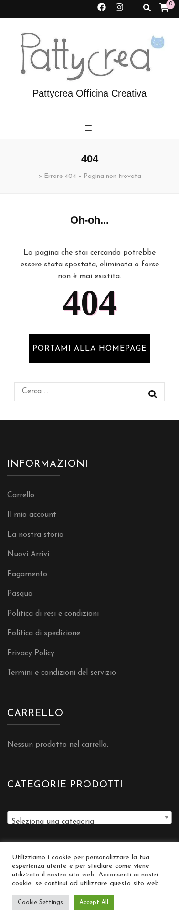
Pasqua (19, 594)
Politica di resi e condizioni (53, 614)
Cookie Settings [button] (40, 902)
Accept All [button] (93, 902)
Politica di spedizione (43, 633)
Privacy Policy (30, 653)
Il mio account (31, 515)
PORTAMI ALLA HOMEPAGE (89, 349)
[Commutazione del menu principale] (89, 129)
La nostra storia (35, 535)
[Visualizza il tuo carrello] (164, 9)
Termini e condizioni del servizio (61, 673)
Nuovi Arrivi (28, 554)
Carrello (20, 495)
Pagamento (27, 574)
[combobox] (89, 817)
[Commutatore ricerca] (147, 8)
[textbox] (89, 821)
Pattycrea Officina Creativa (89, 93)
